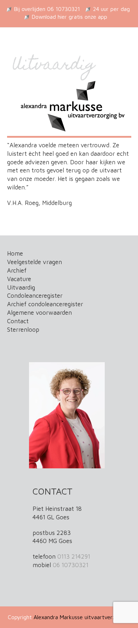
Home (15, 253)
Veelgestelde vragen (34, 262)
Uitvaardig (21, 287)
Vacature (19, 278)
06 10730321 (70, 565)
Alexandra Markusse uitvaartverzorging (82, 617)
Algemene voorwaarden (39, 312)
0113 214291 (73, 556)
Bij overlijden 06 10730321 (47, 9)
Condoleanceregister (35, 295)
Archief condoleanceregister (45, 304)
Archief (17, 270)
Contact (18, 321)
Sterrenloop (23, 329)
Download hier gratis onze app (69, 16)
